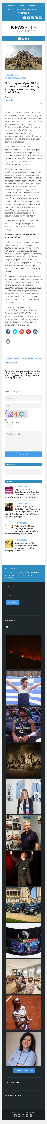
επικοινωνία (11, 363)
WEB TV (11, 9)
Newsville (9, 100)
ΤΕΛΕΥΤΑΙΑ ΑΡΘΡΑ (19, 78)
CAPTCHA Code (12, 422)
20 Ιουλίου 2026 (20, 486)
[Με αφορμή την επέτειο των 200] (23, 760)
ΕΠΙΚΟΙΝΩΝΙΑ (20, 9)
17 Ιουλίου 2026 (20, 503)
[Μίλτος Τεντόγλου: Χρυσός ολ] (23, 688)
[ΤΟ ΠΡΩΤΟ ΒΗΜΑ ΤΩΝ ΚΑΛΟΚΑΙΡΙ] (23, 904)
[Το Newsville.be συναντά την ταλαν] (23, 796)
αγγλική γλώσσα (13, 358)
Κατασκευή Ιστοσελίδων (19, 1112)
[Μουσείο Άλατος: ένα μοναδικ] (23, 832)
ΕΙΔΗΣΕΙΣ (8, 78)
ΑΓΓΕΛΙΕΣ (22, 6)
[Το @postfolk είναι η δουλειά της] (23, 940)
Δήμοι (38, 358)
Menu (25, 38)
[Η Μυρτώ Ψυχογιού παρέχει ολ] (23, 1049)
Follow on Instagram (25, 1070)
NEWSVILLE (12, 6)
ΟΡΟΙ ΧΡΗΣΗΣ (32, 9)
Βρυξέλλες (28, 358)
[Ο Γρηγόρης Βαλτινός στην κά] (23, 868)
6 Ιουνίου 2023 (12, 75)
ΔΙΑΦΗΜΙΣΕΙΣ (32, 6)
